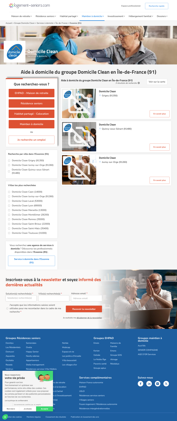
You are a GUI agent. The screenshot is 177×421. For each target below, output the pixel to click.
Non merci (11, 409)
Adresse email (78, 293)
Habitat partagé (68, 16)
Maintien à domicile (92, 16)
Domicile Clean (107, 91)
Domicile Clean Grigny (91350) (28, 160)
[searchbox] (21, 298)
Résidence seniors (45, 16)
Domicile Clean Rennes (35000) (28, 219)
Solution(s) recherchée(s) (19, 293)
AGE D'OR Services (147, 354)
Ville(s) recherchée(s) (49, 293)
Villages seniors (86, 399)
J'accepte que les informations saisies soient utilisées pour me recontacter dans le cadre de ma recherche (35, 308)
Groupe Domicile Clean (24, 23)
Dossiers (161, 16)
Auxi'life (141, 345)
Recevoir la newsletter (84, 309)
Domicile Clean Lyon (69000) (27, 205)
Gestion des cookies (14, 417)
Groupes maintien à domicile (150, 339)
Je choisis (28, 409)
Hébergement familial (140, 16)
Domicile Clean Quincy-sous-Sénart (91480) (30, 171)
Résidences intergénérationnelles (94, 408)
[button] (5, 417)
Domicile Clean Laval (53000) (27, 201)
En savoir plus (159, 113)
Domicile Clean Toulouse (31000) (29, 233)
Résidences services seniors (92, 395)
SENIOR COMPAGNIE (148, 350)
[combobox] (21, 298)
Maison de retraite (20, 16)
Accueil (9, 23)
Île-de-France (62, 23)
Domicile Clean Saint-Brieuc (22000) (31, 223)
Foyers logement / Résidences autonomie (98, 404)
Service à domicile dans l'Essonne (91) (31, 261)
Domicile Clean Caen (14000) (27, 191)
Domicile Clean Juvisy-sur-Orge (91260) (32, 165)
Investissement (115, 16)
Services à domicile (45, 23)
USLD (82, 391)
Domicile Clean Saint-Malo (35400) (30, 228)
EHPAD (82, 386)
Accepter (44, 409)
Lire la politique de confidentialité (16, 400)
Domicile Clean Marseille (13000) (29, 210)
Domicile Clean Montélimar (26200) (30, 214)
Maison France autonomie (91, 382)
